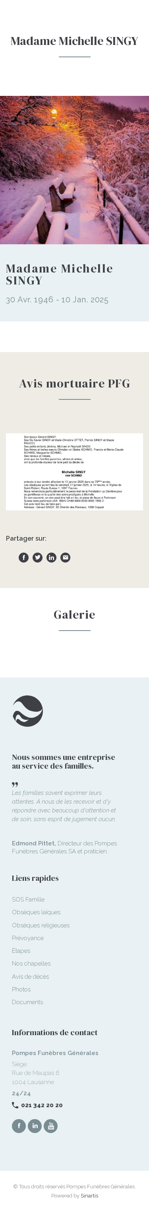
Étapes (21, 950)
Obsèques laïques (36, 912)
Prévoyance (28, 938)
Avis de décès (30, 976)
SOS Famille (28, 899)
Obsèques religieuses (41, 925)
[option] (74, 652)
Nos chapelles (31, 963)
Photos (21, 989)
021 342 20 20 (42, 1105)
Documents (27, 1002)
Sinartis (89, 1196)
